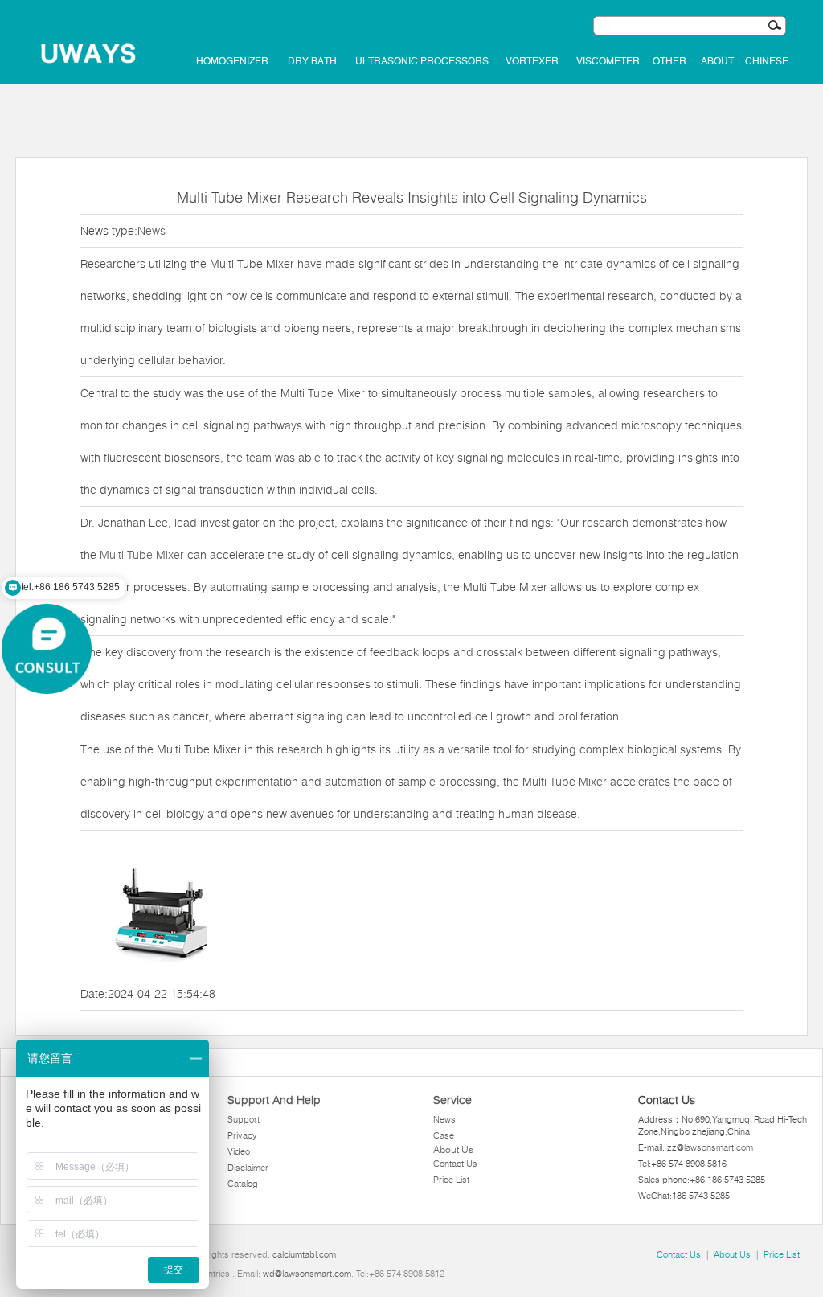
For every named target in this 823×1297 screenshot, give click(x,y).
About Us (453, 1149)
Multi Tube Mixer (142, 555)
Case (443, 1135)
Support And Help (274, 1100)
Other (669, 61)
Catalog (242, 1183)
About (717, 61)
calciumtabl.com (304, 1254)
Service (452, 1100)
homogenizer (232, 61)
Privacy (242, 1135)
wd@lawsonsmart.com (307, 1273)
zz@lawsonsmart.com (710, 1147)
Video (238, 1151)
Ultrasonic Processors (422, 61)
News (151, 231)
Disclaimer (247, 1167)
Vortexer (532, 61)
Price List (451, 1179)
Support (243, 1119)
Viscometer (608, 61)
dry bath (312, 61)
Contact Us (455, 1163)
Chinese (766, 61)
